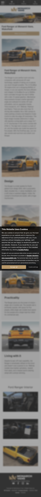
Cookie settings (33, 267)
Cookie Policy (23, 250)
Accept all (13, 267)
